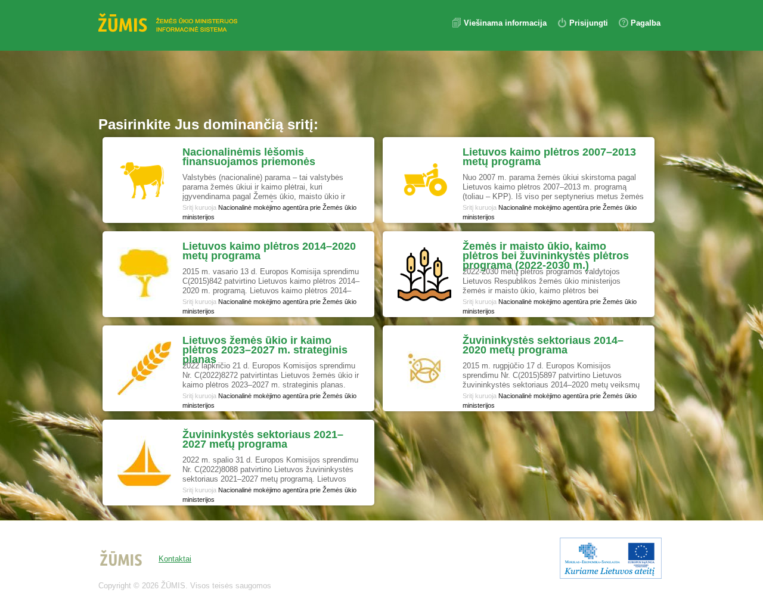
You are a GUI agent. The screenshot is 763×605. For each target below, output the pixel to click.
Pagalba (645, 22)
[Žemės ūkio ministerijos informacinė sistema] (169, 24)
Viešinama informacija (506, 22)
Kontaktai (175, 558)
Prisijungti (588, 22)
